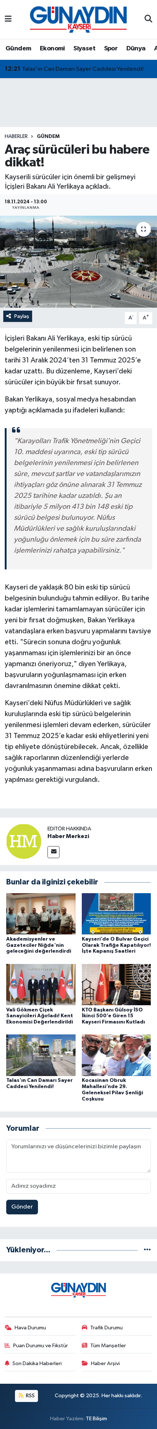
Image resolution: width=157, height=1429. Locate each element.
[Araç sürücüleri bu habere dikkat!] (78, 262)
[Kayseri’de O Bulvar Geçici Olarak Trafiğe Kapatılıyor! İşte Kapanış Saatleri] (116, 914)
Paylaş (21, 316)
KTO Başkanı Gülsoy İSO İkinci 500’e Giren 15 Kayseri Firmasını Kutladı (113, 1016)
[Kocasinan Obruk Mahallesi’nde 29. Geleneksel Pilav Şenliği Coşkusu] (116, 1055)
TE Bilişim (96, 1418)
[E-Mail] (53, 852)
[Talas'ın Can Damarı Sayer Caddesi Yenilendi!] (41, 1055)
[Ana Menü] (8, 19)
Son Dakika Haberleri (37, 1363)
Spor (111, 48)
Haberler (16, 136)
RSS (30, 1395)
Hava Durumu (30, 1327)
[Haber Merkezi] (23, 841)
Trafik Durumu (106, 1327)
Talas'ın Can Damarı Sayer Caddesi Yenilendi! (74, 69)
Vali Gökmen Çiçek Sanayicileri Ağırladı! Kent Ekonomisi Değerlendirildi (39, 1016)
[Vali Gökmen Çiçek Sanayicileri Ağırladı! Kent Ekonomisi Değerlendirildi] (41, 984)
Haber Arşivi (105, 1363)
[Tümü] (147, 1250)
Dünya (136, 48)
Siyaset (84, 48)
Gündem (18, 48)
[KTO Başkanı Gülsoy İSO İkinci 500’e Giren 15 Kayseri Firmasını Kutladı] (116, 984)
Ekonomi (52, 48)
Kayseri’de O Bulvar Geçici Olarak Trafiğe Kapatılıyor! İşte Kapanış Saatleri (116, 945)
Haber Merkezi (68, 836)
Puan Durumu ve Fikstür (40, 1345)
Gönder (22, 1207)
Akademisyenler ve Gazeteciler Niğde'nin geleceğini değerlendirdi (38, 945)
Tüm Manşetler (108, 1345)
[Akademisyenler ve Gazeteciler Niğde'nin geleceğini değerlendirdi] (41, 914)
